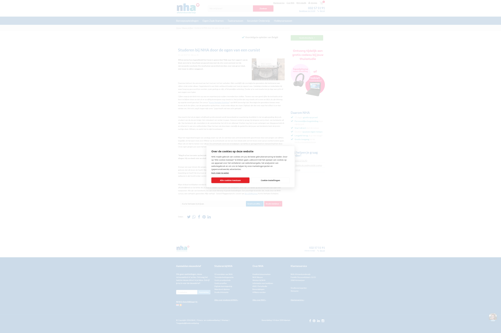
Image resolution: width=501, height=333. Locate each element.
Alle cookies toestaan (230, 180)
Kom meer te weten (220, 172)
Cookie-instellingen (270, 180)
